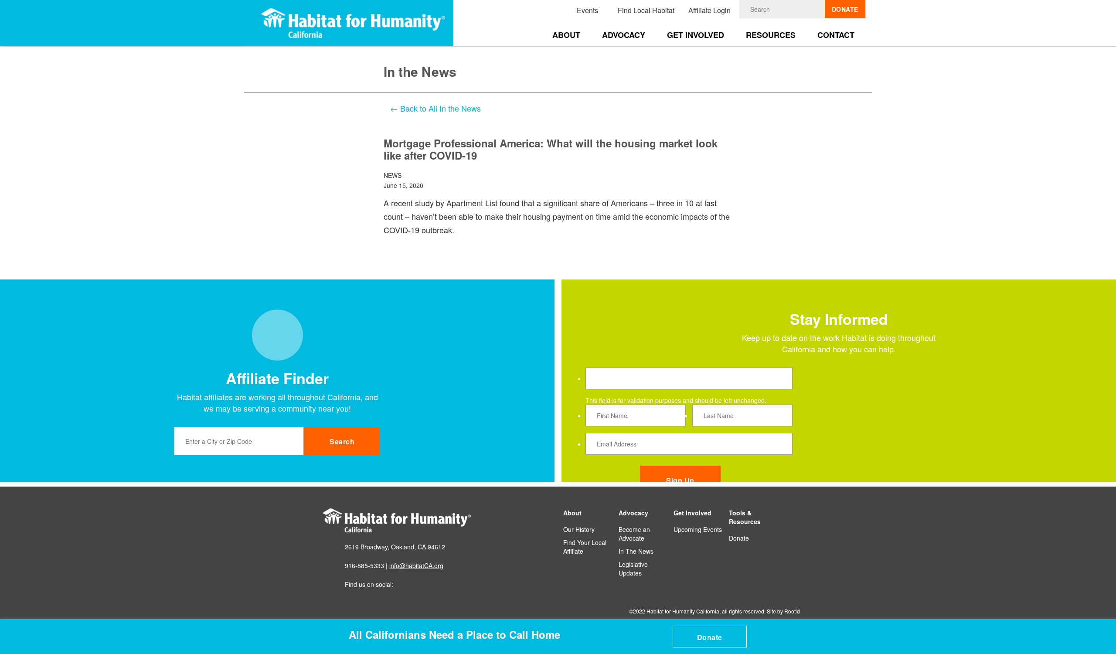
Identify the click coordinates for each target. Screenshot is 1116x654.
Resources (771, 35)
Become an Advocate (634, 533)
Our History (579, 529)
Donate (709, 637)
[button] (1103, 628)
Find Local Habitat (646, 10)
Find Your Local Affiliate (584, 546)
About (566, 35)
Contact (835, 35)
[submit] (818, 9)
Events (587, 10)
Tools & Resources (745, 517)
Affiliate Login (709, 10)
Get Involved (695, 35)
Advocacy (623, 35)
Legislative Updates (633, 568)
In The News (636, 551)
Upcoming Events (698, 529)
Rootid (792, 611)
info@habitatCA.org (416, 565)
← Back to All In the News (435, 108)
